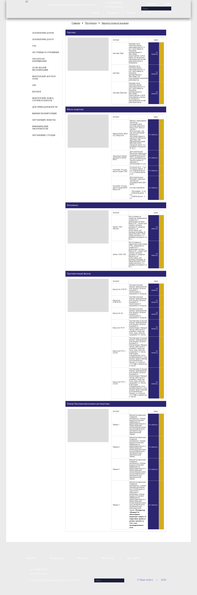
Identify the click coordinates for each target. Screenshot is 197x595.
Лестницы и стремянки (45, 52)
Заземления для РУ (43, 39)
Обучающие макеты (44, 120)
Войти (167, 4)
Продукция (113, 13)
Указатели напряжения (39, 60)
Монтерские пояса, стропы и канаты (43, 99)
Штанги (36, 92)
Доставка (166, 13)
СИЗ (34, 85)
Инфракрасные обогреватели (40, 127)
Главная (95, 13)
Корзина (151, 4)
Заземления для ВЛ (43, 33)
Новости (131, 13)
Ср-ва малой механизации (40, 69)
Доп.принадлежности (45, 107)
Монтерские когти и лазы (44, 77)
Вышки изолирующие (44, 113)
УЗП (34, 46)
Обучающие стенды (43, 135)
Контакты (148, 13)
